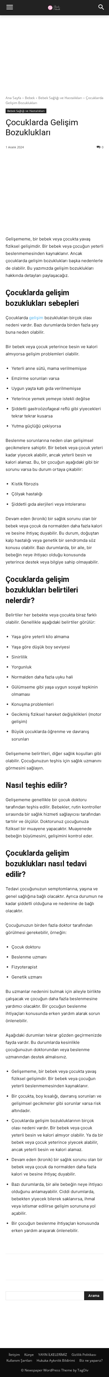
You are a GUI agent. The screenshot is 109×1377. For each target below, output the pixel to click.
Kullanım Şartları (19, 1360)
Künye (29, 1354)
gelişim (36, 317)
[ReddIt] (62, 1267)
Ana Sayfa (13, 97)
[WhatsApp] (49, 1267)
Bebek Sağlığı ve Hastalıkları (60, 97)
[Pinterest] (36, 1267)
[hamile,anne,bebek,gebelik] (54, 7)
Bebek (30, 97)
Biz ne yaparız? (91, 1360)
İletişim (14, 1354)
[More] (76, 1267)
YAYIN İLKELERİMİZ (52, 1354)
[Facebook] (11, 1267)
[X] (24, 1267)
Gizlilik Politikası (84, 1354)
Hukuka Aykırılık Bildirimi (56, 1360)
